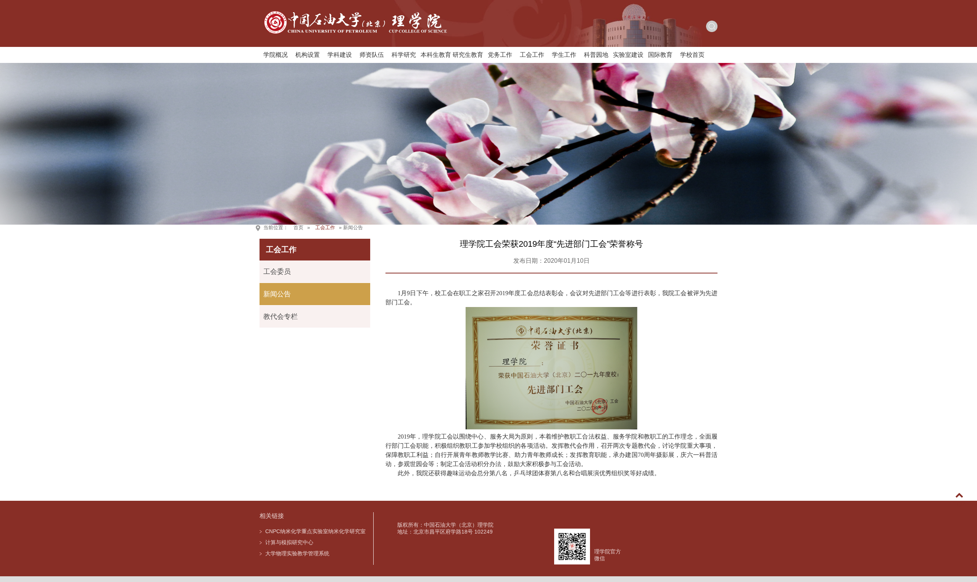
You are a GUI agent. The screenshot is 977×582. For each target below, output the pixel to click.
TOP (959, 504)
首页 (298, 227)
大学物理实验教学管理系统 (297, 553)
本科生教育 (436, 54)
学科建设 (339, 54)
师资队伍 (372, 54)
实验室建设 (628, 54)
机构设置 (307, 54)
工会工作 (532, 54)
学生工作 (564, 54)
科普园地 (596, 54)
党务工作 (500, 54)
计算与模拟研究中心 (289, 542)
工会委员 (277, 271)
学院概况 (275, 54)
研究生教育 (468, 54)
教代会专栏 (280, 316)
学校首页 (692, 54)
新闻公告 (277, 294)
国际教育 (660, 54)
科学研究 (404, 54)
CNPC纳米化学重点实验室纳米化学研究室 (315, 531)
